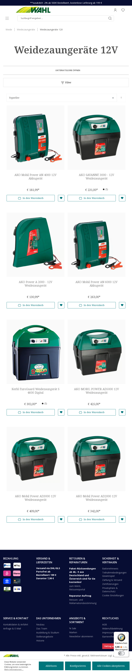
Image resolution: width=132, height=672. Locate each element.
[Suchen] (110, 18)
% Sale (72, 628)
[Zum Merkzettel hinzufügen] (61, 198)
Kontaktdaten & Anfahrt (15, 624)
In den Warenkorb (33, 198)
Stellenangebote (44, 636)
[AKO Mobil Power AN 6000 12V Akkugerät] (96, 245)
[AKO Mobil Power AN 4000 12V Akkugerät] (35, 137)
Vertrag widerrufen (113, 646)
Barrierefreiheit (110, 636)
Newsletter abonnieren (81, 636)
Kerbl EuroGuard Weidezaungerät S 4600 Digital (35, 390)
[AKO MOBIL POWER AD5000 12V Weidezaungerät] (96, 352)
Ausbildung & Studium (47, 632)
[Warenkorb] (128, 10)
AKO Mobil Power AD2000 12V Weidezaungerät (96, 498)
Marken (73, 632)
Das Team (41, 628)
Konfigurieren (78, 665)
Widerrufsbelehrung (112, 628)
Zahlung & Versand (112, 579)
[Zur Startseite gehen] (33, 10)
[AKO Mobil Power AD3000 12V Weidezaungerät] (35, 459)
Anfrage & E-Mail (12, 628)
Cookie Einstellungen (113, 595)
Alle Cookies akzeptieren (111, 665)
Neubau (40, 624)
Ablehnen (51, 665)
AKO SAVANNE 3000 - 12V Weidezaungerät (96, 176)
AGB (104, 624)
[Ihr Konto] (115, 10)
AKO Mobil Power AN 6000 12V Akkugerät (96, 283)
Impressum (108, 632)
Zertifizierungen (110, 583)
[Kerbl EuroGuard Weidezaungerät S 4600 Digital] (35, 352)
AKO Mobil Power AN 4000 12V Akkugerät (35, 176)
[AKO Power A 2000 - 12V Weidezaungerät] (35, 245)
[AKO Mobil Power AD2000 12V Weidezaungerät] (96, 459)
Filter (68, 82)
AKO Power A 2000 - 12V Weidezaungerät (35, 283)
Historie (40, 640)
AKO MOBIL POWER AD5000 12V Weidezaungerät (96, 390)
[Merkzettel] (123, 10)
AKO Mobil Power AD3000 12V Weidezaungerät (35, 498)
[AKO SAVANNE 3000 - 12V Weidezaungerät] (96, 137)
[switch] (121, 653)
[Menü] (7, 18)
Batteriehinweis (110, 568)
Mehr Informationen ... (14, 669)
